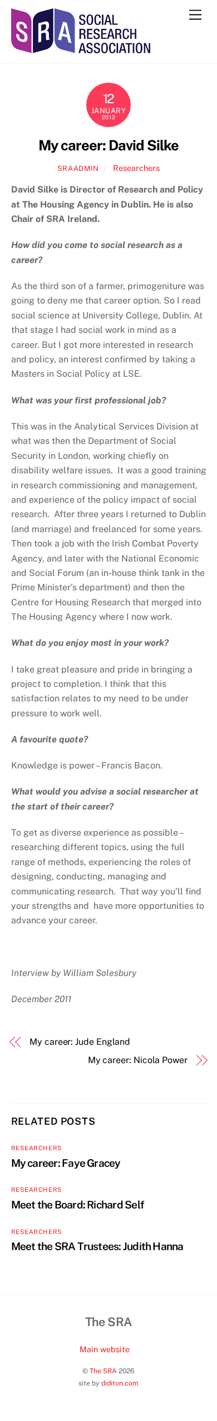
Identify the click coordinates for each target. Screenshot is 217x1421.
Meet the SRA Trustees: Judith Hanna (97, 1246)
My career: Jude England (79, 1041)
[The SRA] (80, 48)
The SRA (103, 1371)
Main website (105, 1349)
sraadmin (78, 168)
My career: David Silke (108, 145)
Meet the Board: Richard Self (78, 1205)
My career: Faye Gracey (66, 1163)
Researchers (136, 168)
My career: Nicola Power (138, 1060)
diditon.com (120, 1383)
